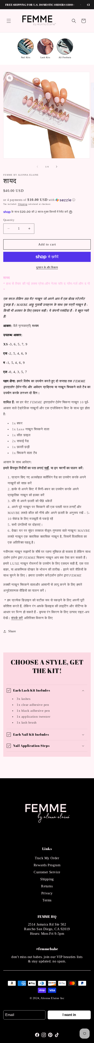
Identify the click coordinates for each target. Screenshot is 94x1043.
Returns (47, 886)
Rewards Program (47, 865)
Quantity (8, 220)
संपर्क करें (17, 618)
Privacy (47, 893)
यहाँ (46, 468)
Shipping (22, 204)
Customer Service (47, 872)
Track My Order (47, 858)
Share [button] (12, 631)
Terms (47, 900)
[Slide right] (56, 166)
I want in (69, 1015)
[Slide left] (37, 166)
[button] (9, 21)
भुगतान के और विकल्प (47, 267)
